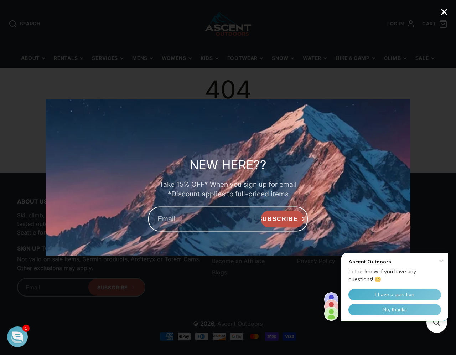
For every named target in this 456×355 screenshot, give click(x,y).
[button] (17, 336)
